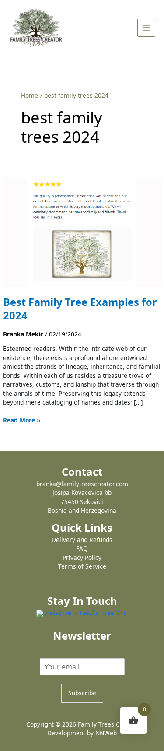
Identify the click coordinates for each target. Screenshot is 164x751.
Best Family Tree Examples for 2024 (80, 308)
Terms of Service (82, 566)
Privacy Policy (82, 557)
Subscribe (82, 693)
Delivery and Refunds (82, 539)
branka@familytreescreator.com (82, 484)
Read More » (21, 420)
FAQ (82, 548)
